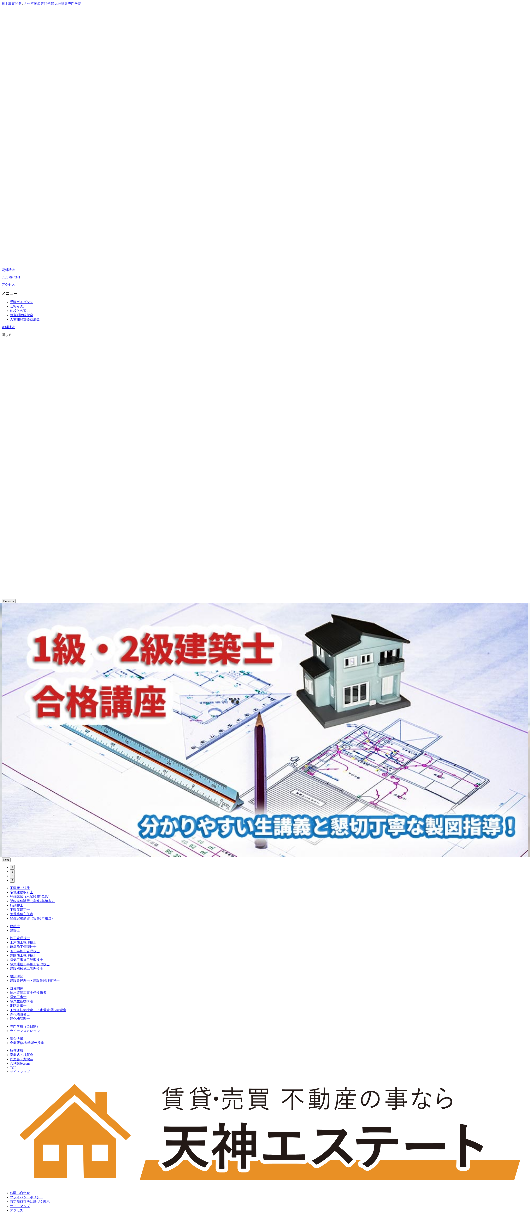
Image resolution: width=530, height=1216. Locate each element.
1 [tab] (12, 867)
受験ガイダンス (21, 302)
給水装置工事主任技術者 (28, 992)
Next (6, 859)
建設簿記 (16, 976)
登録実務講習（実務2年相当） (32, 901)
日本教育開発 (12, 3)
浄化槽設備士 (20, 1014)
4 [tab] (12, 880)
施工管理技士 (20, 938)
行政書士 (16, 905)
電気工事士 (18, 997)
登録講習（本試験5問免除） (30, 896)
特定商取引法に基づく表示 (30, 1201)
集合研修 (16, 1038)
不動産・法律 (20, 888)
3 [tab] (12, 876)
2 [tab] (12, 871)
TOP (13, 1067)
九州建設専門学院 (68, 3)
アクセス (8, 284)
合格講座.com (20, 1063)
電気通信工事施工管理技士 (30, 964)
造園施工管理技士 (23, 955)
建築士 (15, 926)
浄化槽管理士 (20, 1018)
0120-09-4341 (11, 277)
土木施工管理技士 (23, 942)
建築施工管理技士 (23, 947)
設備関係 (16, 988)
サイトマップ (20, 1071)
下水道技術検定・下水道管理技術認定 (38, 1010)
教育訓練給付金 (21, 315)
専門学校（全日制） (25, 1026)
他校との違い (20, 310)
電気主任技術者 (21, 1001)
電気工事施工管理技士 (26, 960)
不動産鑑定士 (20, 909)
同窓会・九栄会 (21, 1059)
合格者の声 (18, 306)
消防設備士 (18, 1005)
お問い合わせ (20, 1193)
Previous (8, 601)
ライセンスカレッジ (25, 1031)
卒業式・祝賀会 (21, 1055)
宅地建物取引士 (21, 892)
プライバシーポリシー (26, 1197)
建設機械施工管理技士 (26, 968)
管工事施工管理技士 (25, 951)
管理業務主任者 (21, 914)
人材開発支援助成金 (25, 319)
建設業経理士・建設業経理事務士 (35, 980)
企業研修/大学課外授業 (27, 1043)
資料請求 (8, 270)
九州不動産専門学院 (39, 3)
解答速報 (16, 1050)
